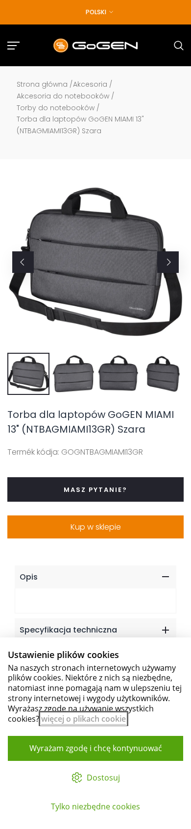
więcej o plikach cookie (83, 718)
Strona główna (42, 84)
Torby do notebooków (56, 108)
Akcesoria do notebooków (63, 96)
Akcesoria (90, 84)
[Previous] (23, 262)
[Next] (168, 262)
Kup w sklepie (96, 527)
